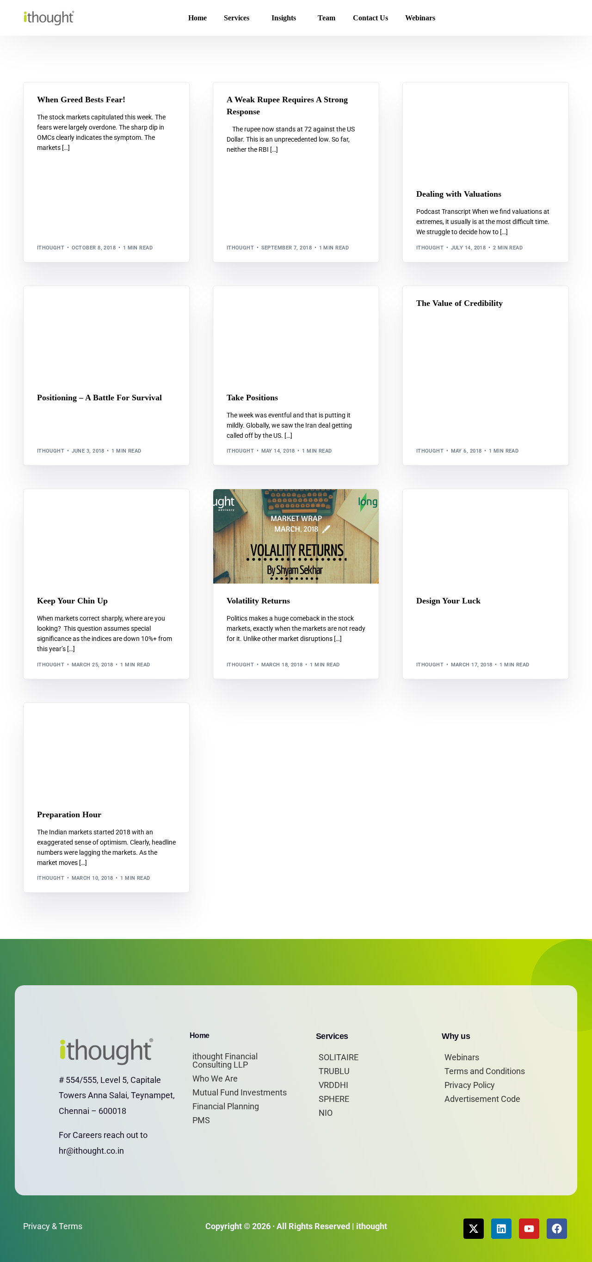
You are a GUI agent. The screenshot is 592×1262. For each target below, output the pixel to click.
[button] (554, 18)
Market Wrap (59, 109)
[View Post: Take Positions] (296, 333)
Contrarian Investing (91, 102)
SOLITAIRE (338, 1057)
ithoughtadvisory (152, 102)
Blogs (48, 102)
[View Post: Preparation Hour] (106, 750)
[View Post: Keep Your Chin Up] (106, 536)
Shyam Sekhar (100, 109)
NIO (326, 1113)
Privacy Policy (469, 1085)
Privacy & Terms (52, 1226)
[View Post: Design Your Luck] (485, 536)
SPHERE (334, 1099)
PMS (201, 1120)
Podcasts (453, 102)
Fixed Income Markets (281, 102)
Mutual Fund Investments (239, 1092)
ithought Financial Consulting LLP (225, 1060)
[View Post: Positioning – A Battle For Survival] (106, 333)
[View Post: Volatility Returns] (296, 536)
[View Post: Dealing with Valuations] (485, 129)
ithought (51, 248)
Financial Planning (225, 1106)
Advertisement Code (482, 1099)
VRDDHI (333, 1085)
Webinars (461, 1057)
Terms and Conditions (484, 1071)
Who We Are (215, 1078)
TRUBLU (334, 1071)
